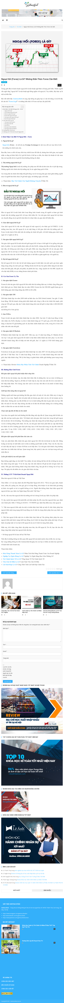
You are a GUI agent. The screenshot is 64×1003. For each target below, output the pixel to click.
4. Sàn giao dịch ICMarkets (10, 127)
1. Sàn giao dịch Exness (9, 122)
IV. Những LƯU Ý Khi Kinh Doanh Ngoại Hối (12, 132)
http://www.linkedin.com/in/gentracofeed (14, 915)
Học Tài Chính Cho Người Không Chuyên (26, 181)
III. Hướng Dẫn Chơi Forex (8, 130)
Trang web (6, 658)
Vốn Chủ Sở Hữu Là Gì (11, 562)
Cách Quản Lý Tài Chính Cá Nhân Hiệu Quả (32, 611)
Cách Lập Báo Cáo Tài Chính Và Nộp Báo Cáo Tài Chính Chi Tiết (56, 573)
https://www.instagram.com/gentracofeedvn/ (15, 913)
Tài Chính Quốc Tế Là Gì (12, 559)
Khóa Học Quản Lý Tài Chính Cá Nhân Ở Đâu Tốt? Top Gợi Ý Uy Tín (38, 926)
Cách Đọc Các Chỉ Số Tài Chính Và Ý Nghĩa (10, 611)
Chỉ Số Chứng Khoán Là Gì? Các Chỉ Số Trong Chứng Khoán (52, 611)
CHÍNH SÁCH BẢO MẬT (7, 981)
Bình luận (6, 628)
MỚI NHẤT (16, 890)
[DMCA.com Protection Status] (7, 993)
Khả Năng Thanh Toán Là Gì (13, 553)
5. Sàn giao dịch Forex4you (10, 128)
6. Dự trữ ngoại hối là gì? (9, 118)
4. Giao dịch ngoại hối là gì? (10, 115)
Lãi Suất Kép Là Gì (9, 564)
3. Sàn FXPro (7, 125)
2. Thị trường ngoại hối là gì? (10, 112)
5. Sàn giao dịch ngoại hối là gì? (11, 117)
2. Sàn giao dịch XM (8, 123)
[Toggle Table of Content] (21, 106)
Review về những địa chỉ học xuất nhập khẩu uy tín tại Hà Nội (27, 873)
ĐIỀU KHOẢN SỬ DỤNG (7, 985)
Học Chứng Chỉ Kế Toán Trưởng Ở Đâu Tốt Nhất (32, 876)
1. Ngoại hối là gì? (8, 111)
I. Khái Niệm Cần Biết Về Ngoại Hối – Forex (12, 109)
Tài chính (4, 82)
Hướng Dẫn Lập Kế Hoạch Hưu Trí (32, 941)
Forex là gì (12, 101)
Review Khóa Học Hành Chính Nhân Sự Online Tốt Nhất (32, 879)
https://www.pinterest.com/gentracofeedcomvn (16, 917)
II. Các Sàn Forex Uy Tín (8, 120)
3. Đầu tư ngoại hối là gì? (9, 114)
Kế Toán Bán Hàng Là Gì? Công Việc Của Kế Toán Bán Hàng (10, 573)
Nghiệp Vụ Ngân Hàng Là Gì (13, 556)
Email (5, 651)
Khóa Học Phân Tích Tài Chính (28, 364)
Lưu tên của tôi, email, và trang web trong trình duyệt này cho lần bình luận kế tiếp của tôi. (7, 672)
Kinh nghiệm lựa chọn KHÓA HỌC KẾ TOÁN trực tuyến (29, 870)
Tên (4, 644)
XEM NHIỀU (47, 890)
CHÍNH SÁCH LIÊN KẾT (7, 988)
